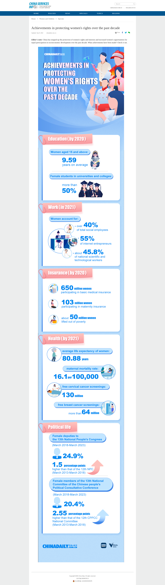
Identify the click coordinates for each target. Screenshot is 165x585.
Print (118, 32)
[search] (134, 3)
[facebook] (122, 32)
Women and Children (46, 19)
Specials (83, 13)
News (67, 13)
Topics (100, 13)
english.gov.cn (130, 7)
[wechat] (129, 32)
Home (36, 13)
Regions (116, 13)
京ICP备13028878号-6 (82, 578)
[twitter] (126, 32)
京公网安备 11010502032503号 (83, 581)
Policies (52, 13)
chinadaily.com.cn (116, 7)
